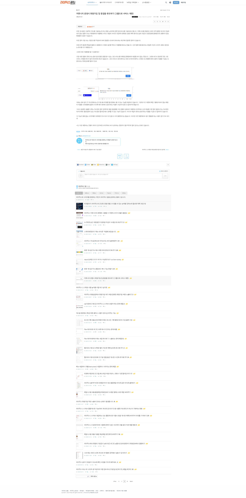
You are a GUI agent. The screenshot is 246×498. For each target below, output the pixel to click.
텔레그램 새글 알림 (110, 490)
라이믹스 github (74, 490)
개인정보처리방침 (90, 490)
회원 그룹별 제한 (97, 131)
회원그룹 (116, 131)
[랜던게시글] (165, 21)
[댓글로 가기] (162, 21)
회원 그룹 (110, 131)
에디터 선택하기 (164, 171)
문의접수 (82, 490)
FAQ (97, 490)
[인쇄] (168, 21)
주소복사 (134, 16)
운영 (124, 193)
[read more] (123, 198)
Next (131, 481)
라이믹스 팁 (82, 186)
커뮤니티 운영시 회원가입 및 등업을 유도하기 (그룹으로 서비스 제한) (105, 14)
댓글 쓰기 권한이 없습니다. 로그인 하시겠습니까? (96, 174)
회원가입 (183, 2)
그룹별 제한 (104, 131)
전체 (79, 193)
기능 (109, 193)
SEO (101, 193)
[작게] (160, 21)
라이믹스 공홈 (65, 490)
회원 (94, 193)
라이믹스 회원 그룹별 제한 (87, 131)
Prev (115, 481)
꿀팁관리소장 (79, 16)
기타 (117, 193)
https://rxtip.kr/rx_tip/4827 (145, 16)
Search (88, 476)
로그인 (176, 2)
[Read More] (123, 215)
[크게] (157, 21)
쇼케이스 (102, 490)
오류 (87, 193)
